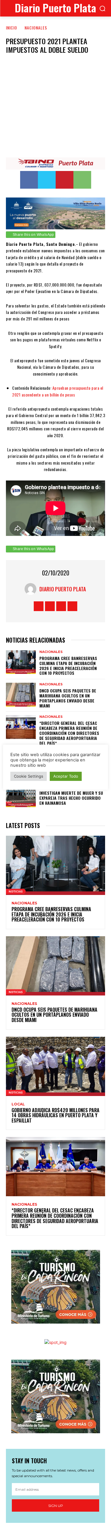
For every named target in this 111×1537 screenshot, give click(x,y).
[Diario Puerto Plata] (32, 589)
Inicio (11, 27)
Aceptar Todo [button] (65, 776)
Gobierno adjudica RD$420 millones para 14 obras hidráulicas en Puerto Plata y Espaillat (55, 1115)
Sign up (55, 1505)
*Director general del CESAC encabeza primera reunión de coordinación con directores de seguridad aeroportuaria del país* (69, 733)
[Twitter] (47, 180)
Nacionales (36, 27)
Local (18, 1104)
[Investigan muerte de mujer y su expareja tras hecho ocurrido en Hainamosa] (21, 795)
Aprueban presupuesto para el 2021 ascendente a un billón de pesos (57, 391)
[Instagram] (50, 606)
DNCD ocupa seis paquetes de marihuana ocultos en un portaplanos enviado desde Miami (67, 697)
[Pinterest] (64, 180)
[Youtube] (72, 606)
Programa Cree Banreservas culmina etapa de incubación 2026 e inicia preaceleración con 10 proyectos (68, 665)
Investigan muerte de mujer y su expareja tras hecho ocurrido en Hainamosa (71, 798)
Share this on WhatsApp (33, 235)
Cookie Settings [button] (28, 776)
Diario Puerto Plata (62, 589)
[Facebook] (29, 180)
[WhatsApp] (82, 180)
